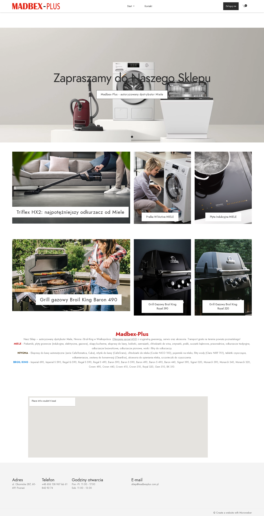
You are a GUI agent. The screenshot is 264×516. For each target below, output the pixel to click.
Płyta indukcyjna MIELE (223, 217)
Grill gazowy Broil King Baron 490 (78, 299)
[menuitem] (131, 6)
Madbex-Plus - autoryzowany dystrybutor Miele (132, 94)
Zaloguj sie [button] (231, 6)
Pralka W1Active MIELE (160, 217)
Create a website (225, 512)
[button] (244, 6)
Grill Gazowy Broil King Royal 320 (223, 306)
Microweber (245, 512)
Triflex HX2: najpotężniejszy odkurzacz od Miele (70, 212)
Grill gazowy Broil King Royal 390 (162, 306)
